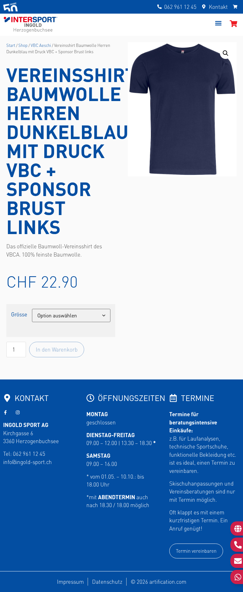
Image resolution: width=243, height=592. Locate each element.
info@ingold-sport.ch (27, 461)
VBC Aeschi (41, 45)
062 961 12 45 (29, 453)
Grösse (19, 314)
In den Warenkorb (57, 349)
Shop (23, 45)
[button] (218, 23)
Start (10, 45)
